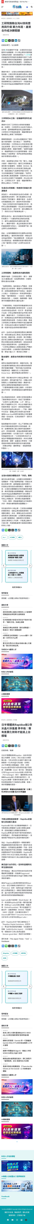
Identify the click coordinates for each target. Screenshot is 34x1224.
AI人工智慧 (16, 18)
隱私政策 (26, 1212)
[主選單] (2, 7)
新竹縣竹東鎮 (12, 570)
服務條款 (12, 1215)
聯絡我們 (17, 1212)
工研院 (27, 54)
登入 (13, 598)
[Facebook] (8, 1220)
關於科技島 (9, 1212)
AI (5, 50)
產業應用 (9, 18)
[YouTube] (12, 1220)
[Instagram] (17, 1220)
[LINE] (21, 1220)
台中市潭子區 (12, 553)
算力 (20, 537)
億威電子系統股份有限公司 (16, 560)
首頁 (4, 18)
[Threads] (26, 1220)
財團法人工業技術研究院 (15, 577)
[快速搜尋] (32, 7)
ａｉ (5, 537)
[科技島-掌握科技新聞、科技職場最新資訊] (17, 7)
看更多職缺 (16, 587)
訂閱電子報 (21, 1215)
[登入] (27, 8)
